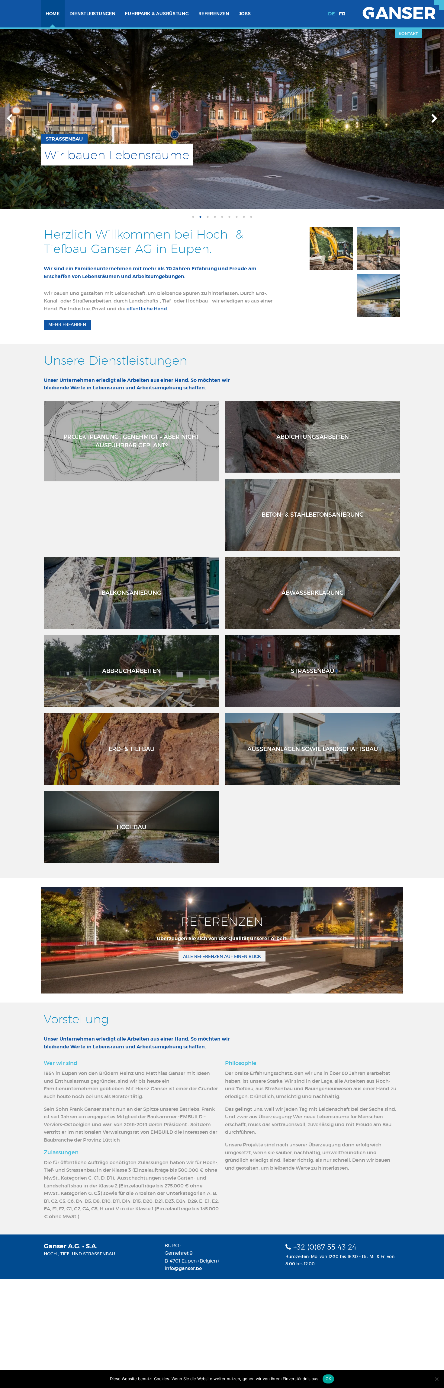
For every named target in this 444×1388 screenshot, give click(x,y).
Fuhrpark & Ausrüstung (156, 13)
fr (342, 14)
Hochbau (131, 827)
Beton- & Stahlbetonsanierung (313, 514)
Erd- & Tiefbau (131, 749)
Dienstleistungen (92, 13)
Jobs (245, 13)
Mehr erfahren (67, 324)
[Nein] (436, 1379)
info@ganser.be (183, 1268)
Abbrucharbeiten (131, 670)
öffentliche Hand (147, 309)
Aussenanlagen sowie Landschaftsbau (312, 749)
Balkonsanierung (131, 592)
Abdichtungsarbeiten (312, 436)
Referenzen (213, 13)
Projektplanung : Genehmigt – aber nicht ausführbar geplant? (131, 441)
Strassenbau (312, 670)
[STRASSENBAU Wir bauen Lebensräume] (222, 118)
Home (53, 13)
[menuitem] (53, 13)
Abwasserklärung (313, 592)
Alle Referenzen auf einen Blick (222, 956)
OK (328, 1378)
